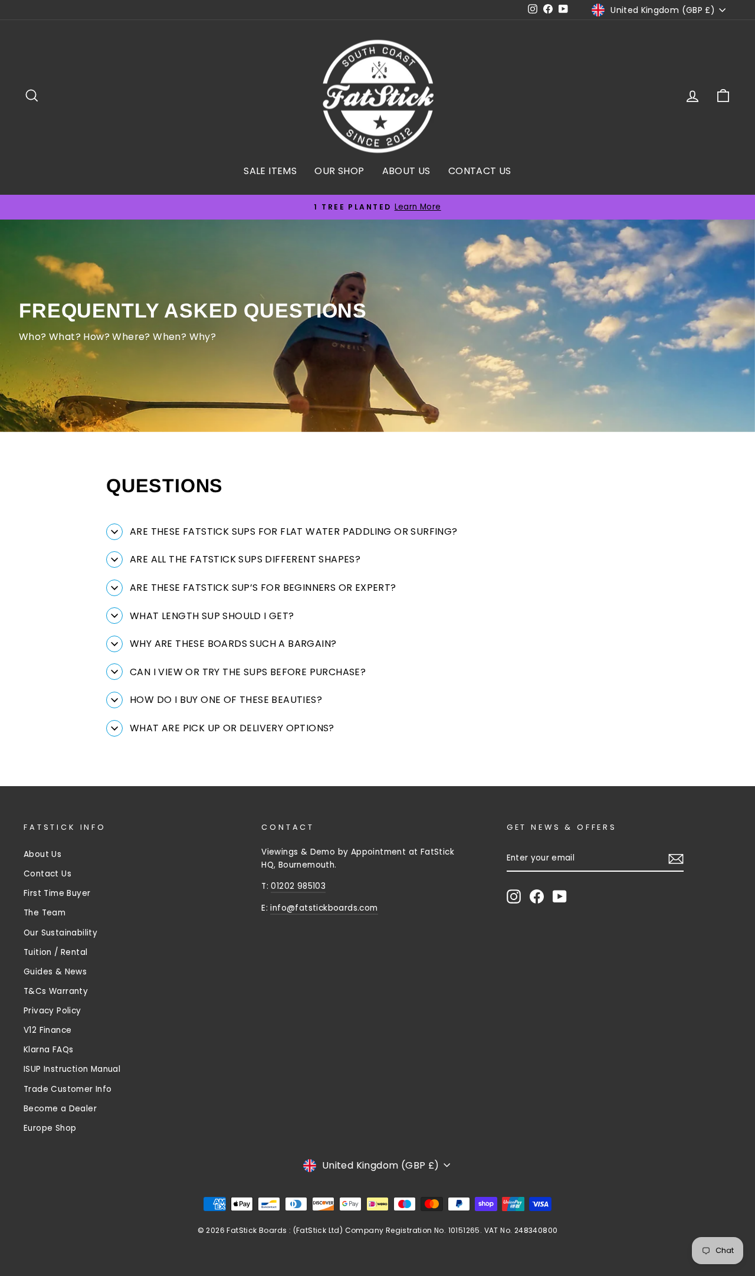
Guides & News (55, 971)
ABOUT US (406, 171)
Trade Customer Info (68, 1089)
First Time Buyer (57, 893)
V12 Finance (47, 1030)
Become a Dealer (60, 1108)
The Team (44, 912)
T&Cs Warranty (56, 991)
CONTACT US (479, 171)
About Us (42, 854)
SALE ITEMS (270, 171)
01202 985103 (298, 886)
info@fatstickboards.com (324, 908)
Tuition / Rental (55, 952)
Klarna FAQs (48, 1049)
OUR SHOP (339, 171)
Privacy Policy (52, 1010)
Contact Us (47, 873)
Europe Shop (50, 1128)
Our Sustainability (60, 932)
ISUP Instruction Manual (72, 1069)
